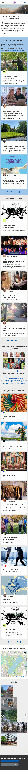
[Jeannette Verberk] (5, 354)
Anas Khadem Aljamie (8, 382)
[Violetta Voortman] (22, 354)
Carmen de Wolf (20, 383)
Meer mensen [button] (12, 371)
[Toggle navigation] (3, 2)
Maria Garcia (12, 377)
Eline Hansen (9, 380)
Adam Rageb (5, 377)
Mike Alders (17, 380)
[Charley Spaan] (22, 366)
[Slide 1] (4, 12)
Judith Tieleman (11, 383)
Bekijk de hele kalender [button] (12, 642)
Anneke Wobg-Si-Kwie (15, 378)
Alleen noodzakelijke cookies (9, 764)
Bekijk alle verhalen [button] (12, 192)
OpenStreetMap (24, 676)
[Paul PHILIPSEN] (11, 354)
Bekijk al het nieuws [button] (12, 340)
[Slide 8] (8, 12)
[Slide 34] (23, 12)
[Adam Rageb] (17, 354)
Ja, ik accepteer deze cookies (10, 761)
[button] (1, 9)
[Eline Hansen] (22, 360)
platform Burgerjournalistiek (15, 50)
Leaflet (18, 676)
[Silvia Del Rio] (17, 360)
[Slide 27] (19, 12)
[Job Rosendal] (11, 360)
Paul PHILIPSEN (20, 377)
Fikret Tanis (24, 380)
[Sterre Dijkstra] (17, 366)
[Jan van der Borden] (5, 366)
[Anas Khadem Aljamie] (11, 366)
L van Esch (17, 382)
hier (2, 50)
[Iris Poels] (5, 360)
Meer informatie (5, 767)
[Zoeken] (25, 2)
